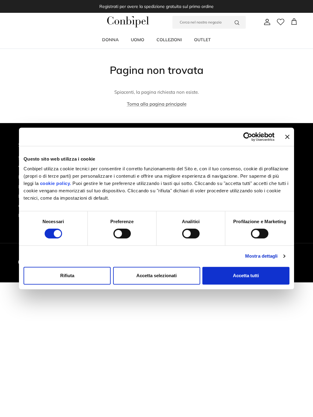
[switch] (122, 233)
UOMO (137, 39)
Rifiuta (67, 275)
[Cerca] (237, 22)
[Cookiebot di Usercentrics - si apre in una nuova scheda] (247, 136)
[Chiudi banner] (287, 137)
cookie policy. (55, 183)
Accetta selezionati (156, 275)
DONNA (110, 39)
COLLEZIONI (169, 39)
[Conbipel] (128, 21)
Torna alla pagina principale (156, 104)
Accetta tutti (246, 275)
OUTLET (202, 39)
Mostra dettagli (261, 256)
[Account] (266, 22)
